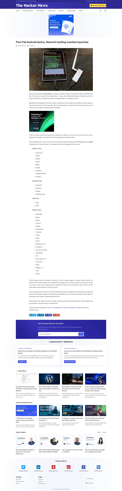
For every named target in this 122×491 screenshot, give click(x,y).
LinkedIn (72, 307)
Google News (58, 307)
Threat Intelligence (27, 10)
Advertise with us (20, 481)
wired (73, 137)
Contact (18, 483)
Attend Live (22, 361)
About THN (18, 479)
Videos (98, 432)
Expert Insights (71, 10)
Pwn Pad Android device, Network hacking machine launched (52, 42)
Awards (81, 10)
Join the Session (69, 361)
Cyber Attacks (51, 10)
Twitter (65, 307)
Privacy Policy (41, 483)
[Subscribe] (80, 334)
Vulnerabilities (40, 10)
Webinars (61, 10)
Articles (104, 432)
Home (17, 10)
